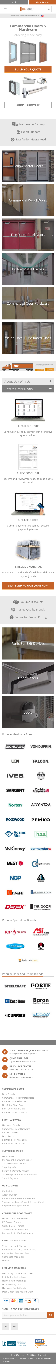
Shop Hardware (28, 105)
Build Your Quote (28, 69)
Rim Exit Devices (10, 1132)
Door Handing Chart (12, 1284)
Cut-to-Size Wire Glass (13, 1256)
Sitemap (6, 1361)
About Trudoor (9, 1194)
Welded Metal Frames (13, 1225)
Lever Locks (8, 1136)
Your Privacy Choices (24, 1358)
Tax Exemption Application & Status (19, 1174)
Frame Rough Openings (14, 1280)
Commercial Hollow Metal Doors (18, 1097)
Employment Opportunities (15, 1205)
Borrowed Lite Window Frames (17, 1233)
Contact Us (7, 1191)
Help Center (8, 1156)
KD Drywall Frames (11, 1222)
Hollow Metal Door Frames (15, 1218)
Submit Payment (10, 1178)
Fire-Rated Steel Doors (13, 1105)
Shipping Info (9, 1167)
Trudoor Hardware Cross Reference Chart (23, 1202)
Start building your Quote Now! (28, 585)
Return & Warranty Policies (15, 1170)
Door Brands (8, 1094)
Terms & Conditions (43, 1358)
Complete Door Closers (13, 1143)
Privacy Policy (8, 1358)
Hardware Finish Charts (14, 1288)
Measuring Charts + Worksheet (17, 1273)
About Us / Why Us (17, 382)
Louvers (6, 1260)
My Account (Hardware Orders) (17, 1159)
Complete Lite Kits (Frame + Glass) (19, 1249)
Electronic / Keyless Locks (14, 1139)
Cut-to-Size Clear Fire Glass (15, 1253)
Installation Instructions (14, 1277)
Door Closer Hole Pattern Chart (17, 1291)
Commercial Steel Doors (14, 1101)
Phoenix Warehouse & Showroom (18, 1198)
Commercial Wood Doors (14, 1112)
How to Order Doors (18, 389)
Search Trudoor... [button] (49, 9)
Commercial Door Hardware (16, 1128)
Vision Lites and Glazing (14, 1246)
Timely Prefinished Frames (15, 1229)
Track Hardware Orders (14, 1163)
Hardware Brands (11, 1125)
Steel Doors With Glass (13, 1108)
